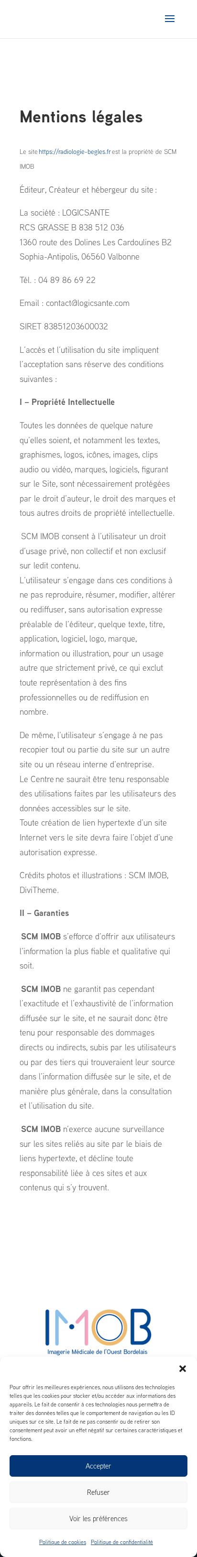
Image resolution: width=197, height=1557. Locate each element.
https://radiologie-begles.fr (75, 151)
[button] (182, 1368)
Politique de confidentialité (122, 1542)
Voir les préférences (98, 1518)
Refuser (98, 1492)
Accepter (98, 1465)
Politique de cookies (62, 1542)
